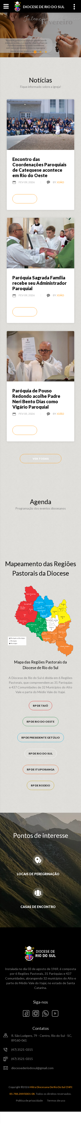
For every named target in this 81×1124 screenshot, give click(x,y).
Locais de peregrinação (38, 874)
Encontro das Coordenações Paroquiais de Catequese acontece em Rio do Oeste (39, 167)
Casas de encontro (38, 907)
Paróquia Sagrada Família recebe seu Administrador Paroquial (39, 283)
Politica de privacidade (29, 1100)
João (60, 182)
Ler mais (24, 198)
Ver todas (41, 458)
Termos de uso (56, 1100)
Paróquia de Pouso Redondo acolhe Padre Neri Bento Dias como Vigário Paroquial (36, 399)
